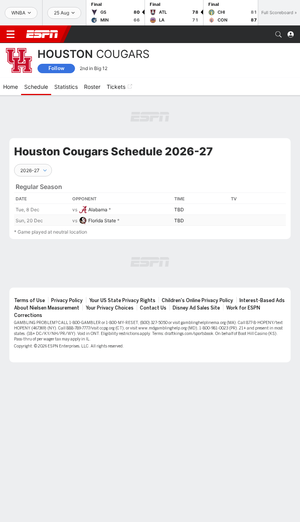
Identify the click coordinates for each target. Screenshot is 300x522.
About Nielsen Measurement (46, 308)
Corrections (28, 315)
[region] (150, 201)
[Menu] (10, 34)
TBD (179, 209)
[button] (278, 34)
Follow (56, 68)
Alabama (97, 209)
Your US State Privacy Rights (122, 300)
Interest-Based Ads (262, 300)
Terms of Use (29, 300)
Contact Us (153, 308)
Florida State (102, 220)
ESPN (42, 34)
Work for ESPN (243, 308)
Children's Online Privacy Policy (197, 300)
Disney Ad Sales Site (196, 308)
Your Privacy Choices (110, 308)
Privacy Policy (67, 300)
